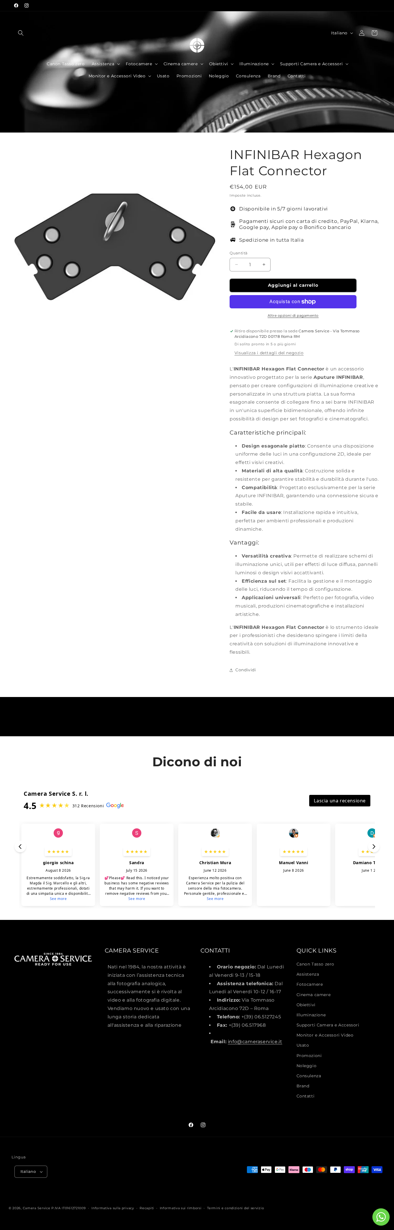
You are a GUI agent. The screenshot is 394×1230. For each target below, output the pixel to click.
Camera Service (36, 1208)
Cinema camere (314, 994)
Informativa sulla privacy (112, 1208)
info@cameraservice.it (255, 1041)
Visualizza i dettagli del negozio (269, 352)
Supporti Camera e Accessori (328, 1025)
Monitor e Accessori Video (325, 1035)
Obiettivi (306, 1004)
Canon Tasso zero (316, 964)
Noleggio (307, 1065)
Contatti (306, 1096)
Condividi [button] (245, 669)
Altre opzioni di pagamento (293, 315)
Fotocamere (310, 984)
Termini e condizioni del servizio (235, 1208)
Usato (303, 1045)
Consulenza (309, 1075)
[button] (20, 33)
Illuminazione (311, 1014)
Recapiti (147, 1208)
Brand (303, 1086)
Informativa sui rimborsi (181, 1208)
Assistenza (308, 974)
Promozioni (309, 1055)
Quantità (238, 253)
